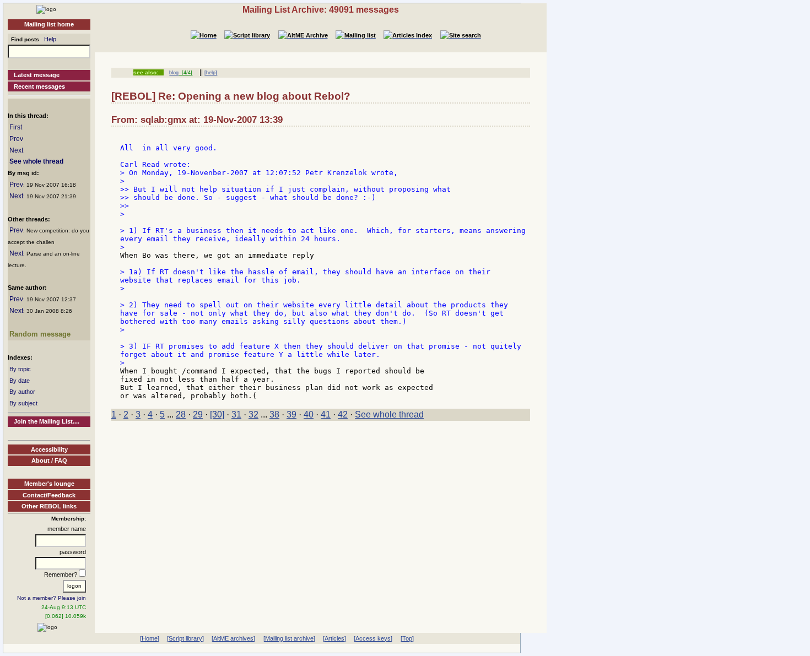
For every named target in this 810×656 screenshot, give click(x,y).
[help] (210, 72)
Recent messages (39, 86)
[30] (217, 414)
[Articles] (334, 638)
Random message (40, 334)
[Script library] (185, 638)
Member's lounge (49, 483)
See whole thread (36, 161)
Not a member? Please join (51, 598)
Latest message (37, 75)
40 (309, 414)
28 (181, 414)
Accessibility (49, 449)
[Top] (407, 638)
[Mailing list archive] (289, 638)
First (15, 127)
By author (22, 391)
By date (19, 380)
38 (274, 414)
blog (174, 72)
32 (253, 414)
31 (236, 414)
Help (50, 39)
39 (291, 414)
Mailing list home (49, 24)
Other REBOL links (49, 506)
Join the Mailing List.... (46, 421)
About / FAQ (49, 460)
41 (326, 414)
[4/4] (185, 72)
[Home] (46, 9)
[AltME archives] (233, 638)
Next (16, 150)
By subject (23, 403)
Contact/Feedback (49, 495)
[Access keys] (373, 638)
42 (343, 414)
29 (198, 414)
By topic (20, 369)
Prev (16, 139)
